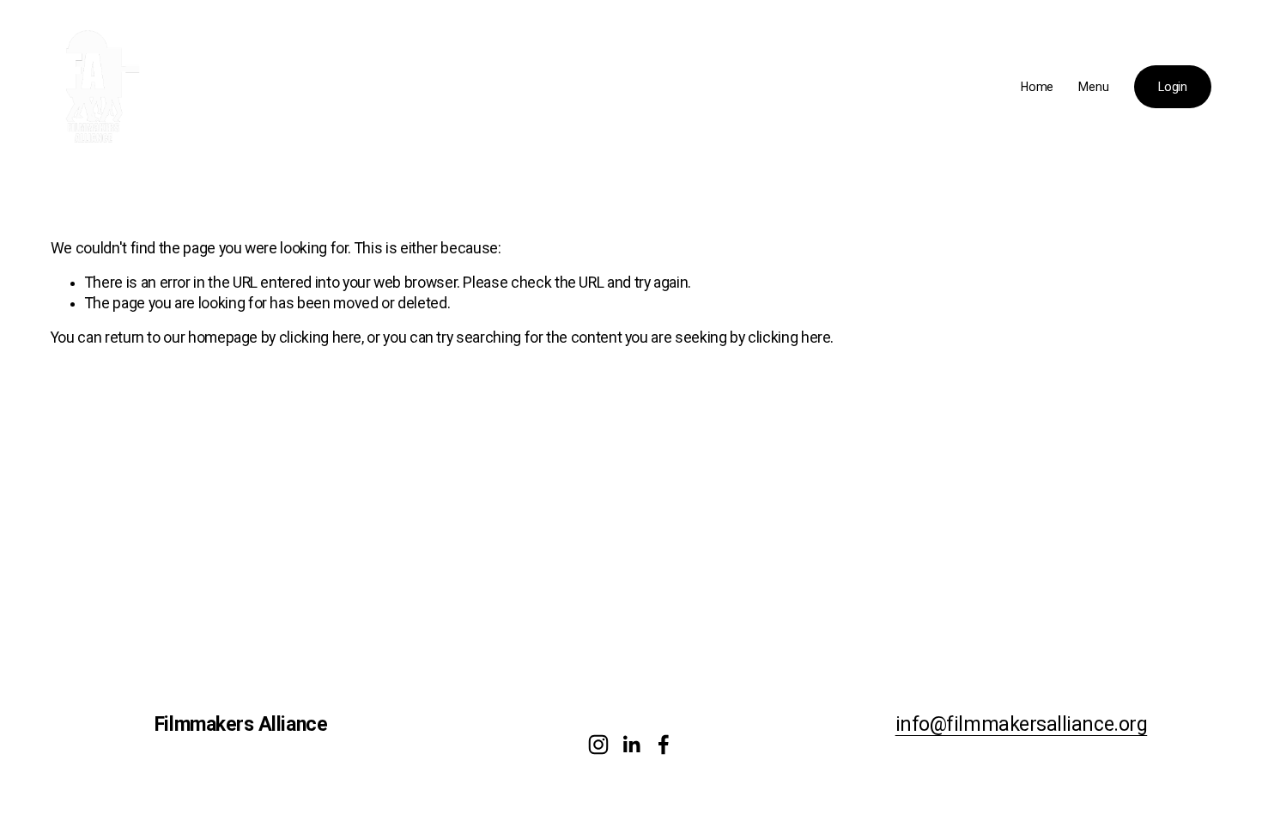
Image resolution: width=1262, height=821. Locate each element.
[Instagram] (598, 744)
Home (1037, 87)
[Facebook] (663, 744)
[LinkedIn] (631, 744)
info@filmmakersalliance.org (1021, 725)
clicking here (320, 337)
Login (1172, 87)
